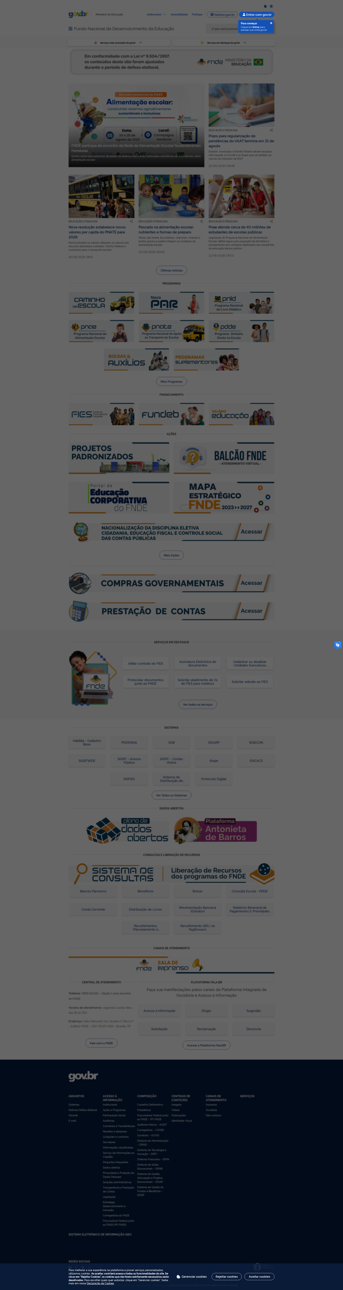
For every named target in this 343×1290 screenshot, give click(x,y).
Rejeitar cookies (227, 1276)
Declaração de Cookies (100, 1283)
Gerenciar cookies (194, 1276)
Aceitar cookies (259, 1276)
